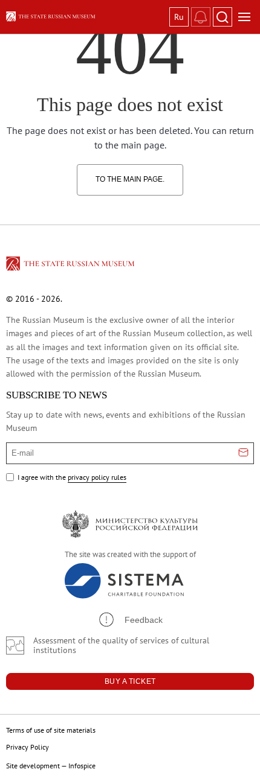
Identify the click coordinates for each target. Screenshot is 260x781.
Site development (33, 765)
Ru (179, 16)
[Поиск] (222, 17)
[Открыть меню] (244, 17)
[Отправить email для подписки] (243, 453)
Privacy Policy (27, 746)
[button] (130, 620)
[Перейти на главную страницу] (71, 265)
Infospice (82, 765)
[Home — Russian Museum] (85, 16)
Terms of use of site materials (51, 730)
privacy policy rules (97, 477)
